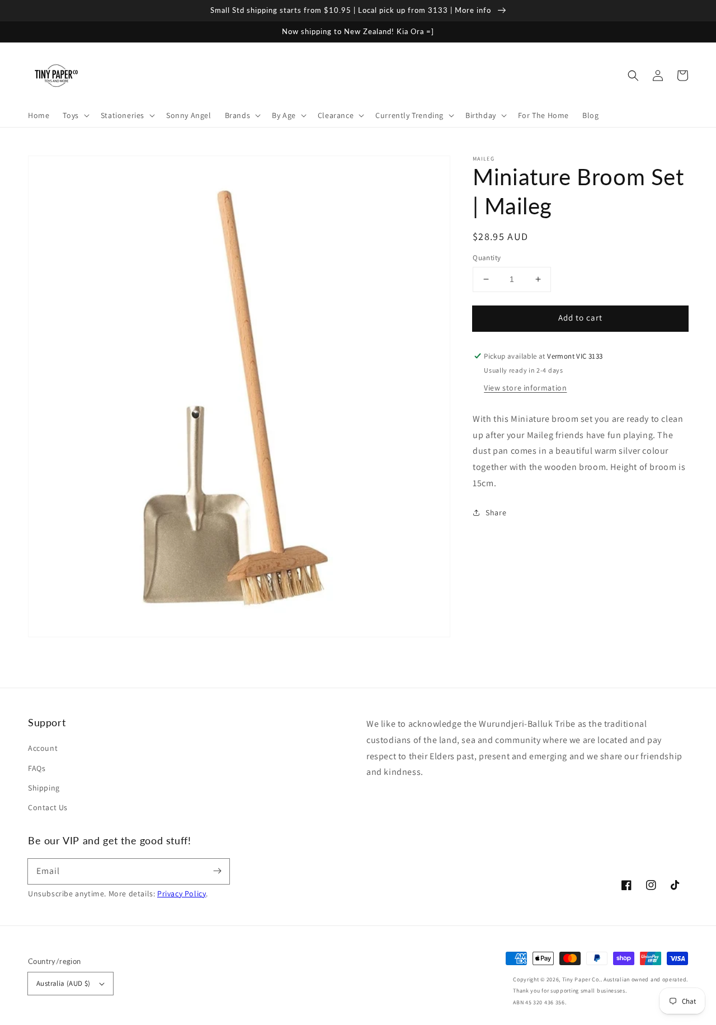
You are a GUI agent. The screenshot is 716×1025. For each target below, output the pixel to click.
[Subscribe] (217, 871)
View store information (525, 388)
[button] (633, 75)
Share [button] (496, 512)
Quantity (487, 257)
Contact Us (48, 807)
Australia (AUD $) (63, 983)
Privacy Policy (181, 893)
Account (43, 748)
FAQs (36, 768)
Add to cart (580, 317)
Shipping (44, 788)
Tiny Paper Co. (581, 979)
